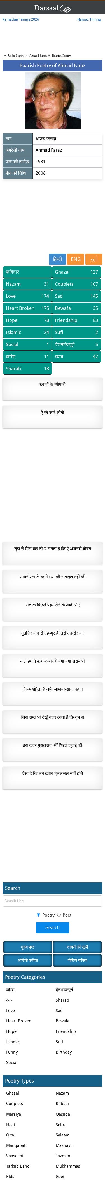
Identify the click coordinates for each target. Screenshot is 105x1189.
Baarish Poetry (61, 55)
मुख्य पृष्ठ (27, 947)
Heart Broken (27, 308)
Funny (12, 1052)
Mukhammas (68, 1166)
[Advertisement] (53, 215)
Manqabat (15, 1145)
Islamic (27, 332)
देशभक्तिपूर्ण (76, 344)
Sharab (27, 368)
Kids (10, 1176)
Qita (10, 1135)
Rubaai (62, 1103)
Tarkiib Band (18, 1166)
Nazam (27, 284)
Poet (66, 915)
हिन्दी (57, 259)
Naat (10, 1124)
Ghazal (76, 272)
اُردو (94, 259)
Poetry (48, 915)
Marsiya (13, 1114)
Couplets (76, 284)
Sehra (61, 1124)
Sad (76, 296)
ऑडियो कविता (28, 960)
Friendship (76, 320)
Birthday (64, 1052)
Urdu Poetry (16, 55)
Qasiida (63, 1114)
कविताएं (12, 272)
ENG (76, 259)
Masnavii (64, 1145)
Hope (27, 320)
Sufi (76, 332)
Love (27, 296)
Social (27, 344)
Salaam (62, 1135)
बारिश (27, 356)
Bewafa (76, 308)
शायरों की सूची (77, 947)
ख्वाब (76, 356)
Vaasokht (15, 1155)
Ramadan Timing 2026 (20, 19)
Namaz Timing (89, 19)
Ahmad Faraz (38, 55)
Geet (60, 1176)
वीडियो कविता (77, 960)
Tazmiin (63, 1155)
